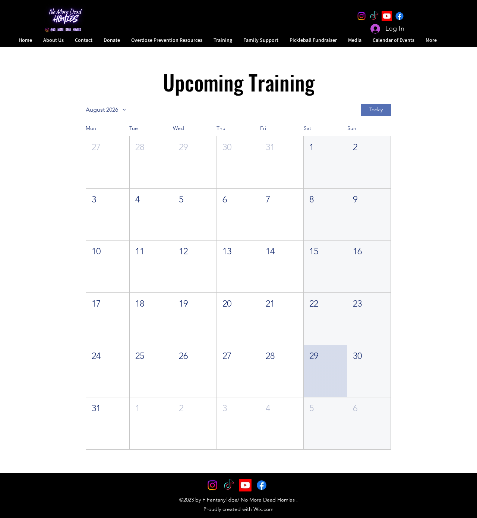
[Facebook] (399, 16)
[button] (108, 162)
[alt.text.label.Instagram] (361, 16)
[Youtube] (387, 16)
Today (376, 109)
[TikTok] (374, 16)
